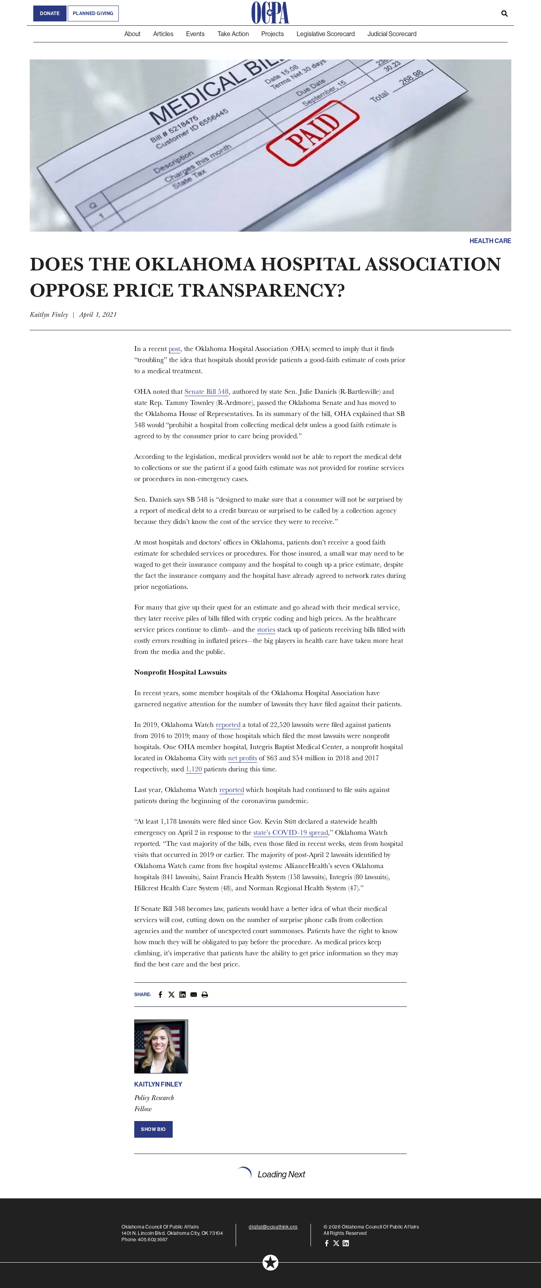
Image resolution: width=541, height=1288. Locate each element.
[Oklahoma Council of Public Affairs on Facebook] (327, 1243)
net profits (242, 757)
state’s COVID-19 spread (290, 832)
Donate (50, 13)
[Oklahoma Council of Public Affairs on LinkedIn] (346, 1243)
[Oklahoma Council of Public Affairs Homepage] (270, 13)
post (174, 348)
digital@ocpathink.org (273, 1227)
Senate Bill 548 (207, 391)
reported (228, 724)
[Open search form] (504, 12)
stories (266, 629)
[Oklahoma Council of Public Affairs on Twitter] (336, 1243)
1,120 (194, 768)
